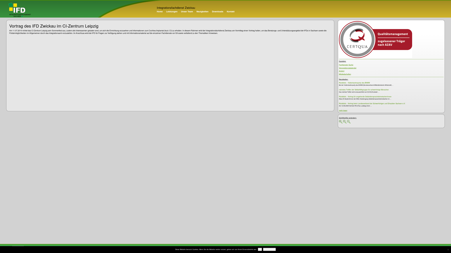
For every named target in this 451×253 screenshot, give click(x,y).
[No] (448, 249)
